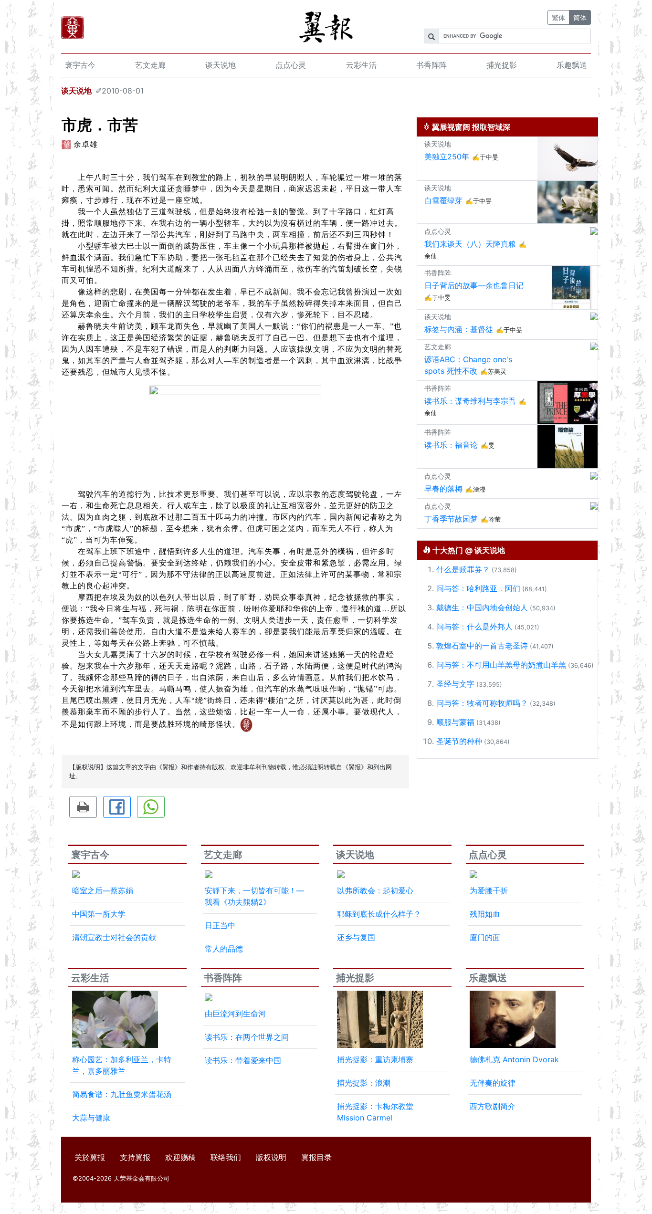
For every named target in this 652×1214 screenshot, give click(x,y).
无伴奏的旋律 (492, 1083)
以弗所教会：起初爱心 (375, 890)
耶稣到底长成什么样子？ (379, 914)
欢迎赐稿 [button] (180, 1157)
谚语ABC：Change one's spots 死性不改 (468, 365)
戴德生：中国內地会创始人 (482, 607)
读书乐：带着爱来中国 (243, 1060)
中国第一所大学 (99, 914)
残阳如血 (485, 914)
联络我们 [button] (225, 1157)
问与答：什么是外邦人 (474, 626)
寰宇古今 (80, 65)
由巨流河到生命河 (235, 1013)
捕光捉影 (501, 65)
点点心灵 (290, 65)
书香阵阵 (431, 65)
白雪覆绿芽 (443, 200)
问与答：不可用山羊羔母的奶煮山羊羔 (501, 665)
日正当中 (220, 925)
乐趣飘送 (572, 65)
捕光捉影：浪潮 (363, 1083)
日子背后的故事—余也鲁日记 (474, 285)
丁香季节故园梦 (451, 518)
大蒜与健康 (91, 1117)
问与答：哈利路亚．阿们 (478, 588)
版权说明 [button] (271, 1157)
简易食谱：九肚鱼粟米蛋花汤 (121, 1094)
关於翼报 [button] (89, 1157)
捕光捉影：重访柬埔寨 (375, 1059)
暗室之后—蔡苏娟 (102, 890)
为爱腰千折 (489, 890)
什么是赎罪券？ (463, 569)
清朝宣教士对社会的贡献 (114, 937)
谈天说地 (220, 65)
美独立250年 (446, 156)
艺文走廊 (150, 65)
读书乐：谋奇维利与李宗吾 (470, 401)
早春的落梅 (443, 488)
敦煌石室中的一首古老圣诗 (482, 645)
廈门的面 (485, 937)
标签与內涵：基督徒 (458, 329)
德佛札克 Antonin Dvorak (514, 1059)
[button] (83, 807)
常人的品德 (224, 948)
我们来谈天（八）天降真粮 (470, 244)
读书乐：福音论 (451, 445)
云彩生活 (361, 65)
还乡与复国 (356, 937)
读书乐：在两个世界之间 (247, 1037)
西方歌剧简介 (492, 1106)
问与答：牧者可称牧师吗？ (482, 703)
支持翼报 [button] (135, 1157)
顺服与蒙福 (455, 722)
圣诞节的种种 (459, 741)
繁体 (558, 17)
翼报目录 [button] (316, 1157)
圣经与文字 (455, 684)
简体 (580, 17)
